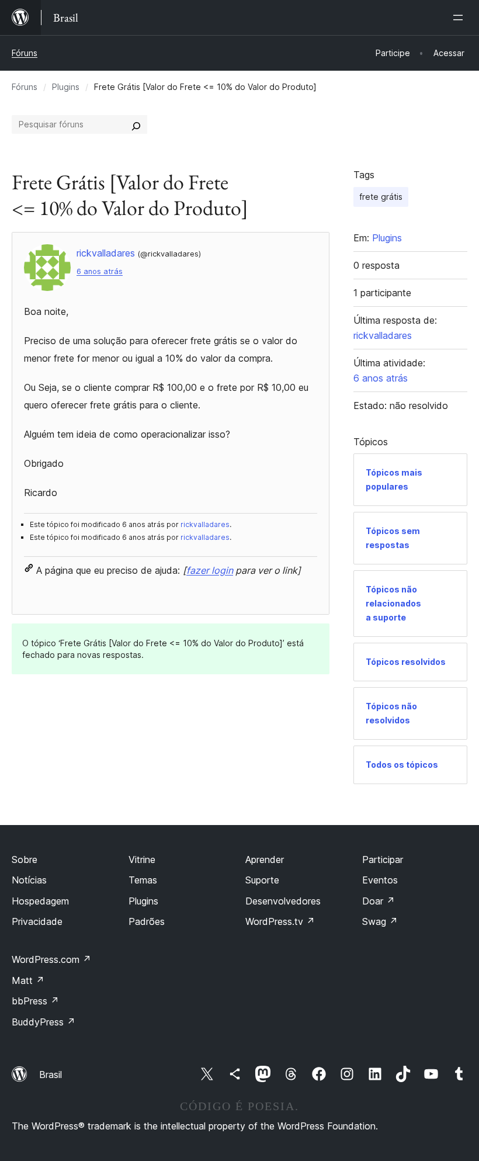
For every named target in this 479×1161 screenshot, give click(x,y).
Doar (378, 901)
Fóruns (24, 53)
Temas (143, 880)
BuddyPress (43, 1022)
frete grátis (380, 197)
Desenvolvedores (283, 901)
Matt (28, 980)
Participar (382, 859)
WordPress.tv (280, 921)
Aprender (264, 859)
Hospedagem (40, 901)
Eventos (380, 880)
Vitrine (142, 859)
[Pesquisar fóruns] (136, 124)
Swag (380, 921)
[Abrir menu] (460, 17)
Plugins (65, 87)
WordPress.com (51, 959)
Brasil (50, 1074)
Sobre (24, 859)
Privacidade (37, 921)
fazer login (209, 570)
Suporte (262, 880)
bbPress (35, 1001)
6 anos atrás (100, 271)
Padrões (147, 921)
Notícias (29, 880)
